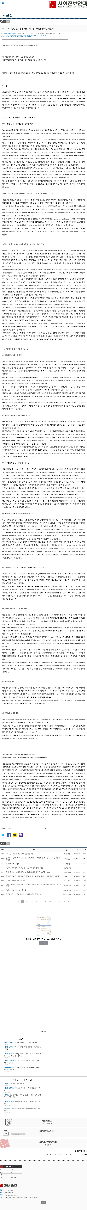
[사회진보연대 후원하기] (43, 1143)
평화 (65, 1154)
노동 (56, 1154)
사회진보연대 (68, 4)
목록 (8, 21)
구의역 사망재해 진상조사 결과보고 (17, 880)
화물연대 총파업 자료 (12, 864)
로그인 (43, 1202)
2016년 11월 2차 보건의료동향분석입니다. (19, 854)
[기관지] (6, 1083)
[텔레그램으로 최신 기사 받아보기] (43, 1122)
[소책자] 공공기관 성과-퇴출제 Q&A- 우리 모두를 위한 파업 (24, 868)
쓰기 (4, 21)
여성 (61, 1154)
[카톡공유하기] (15, 835)
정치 (47, 1154)
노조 (1, 1177)
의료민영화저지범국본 (10, 33)
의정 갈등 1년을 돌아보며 (17, 1083)
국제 (70, 1154)
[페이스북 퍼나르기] (9, 835)
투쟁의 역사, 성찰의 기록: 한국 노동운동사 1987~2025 (43, 939)
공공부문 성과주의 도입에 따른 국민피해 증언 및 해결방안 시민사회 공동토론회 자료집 (32, 876)
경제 (51, 1154)
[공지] (6, 1095)
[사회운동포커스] (9, 1042)
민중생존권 (84, 1154)
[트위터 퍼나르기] (3, 835)
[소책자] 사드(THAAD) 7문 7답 (16, 890)
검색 (85, 4)
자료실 (7, 15)
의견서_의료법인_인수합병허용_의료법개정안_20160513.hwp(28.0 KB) (25, 36)
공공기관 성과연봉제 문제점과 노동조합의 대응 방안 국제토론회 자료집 (28, 872)
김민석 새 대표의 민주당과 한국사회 (26, 1042)
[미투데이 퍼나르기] (21, 835)
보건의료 (76, 1154)
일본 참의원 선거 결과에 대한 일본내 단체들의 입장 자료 (23, 894)
